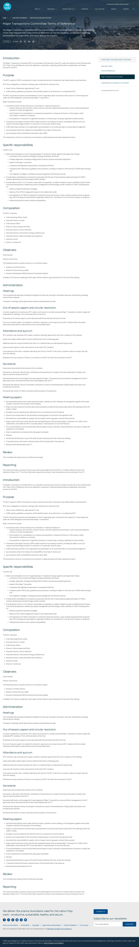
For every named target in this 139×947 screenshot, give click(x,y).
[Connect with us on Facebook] (4, 919)
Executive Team (106, 66)
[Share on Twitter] (24, 41)
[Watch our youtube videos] (25, 919)
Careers (84, 9)
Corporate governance (19, 18)
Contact (6, 41)
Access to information (10, 925)
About (37, 9)
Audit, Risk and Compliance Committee (115, 83)
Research (51, 9)
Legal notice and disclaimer (51, 925)
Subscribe (129, 924)
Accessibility (25, 925)
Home (4, 18)
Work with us (68, 9)
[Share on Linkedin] (29, 41)
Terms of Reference (108, 71)
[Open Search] (133, 9)
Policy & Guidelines (70, 925)
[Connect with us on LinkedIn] (12, 919)
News (113, 9)
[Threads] (21, 919)
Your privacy (84, 925)
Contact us (100, 911)
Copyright (35, 925)
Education (99, 9)
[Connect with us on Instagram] (8, 919)
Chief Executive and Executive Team (40, 18)
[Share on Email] (33, 41)
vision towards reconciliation (54, 943)
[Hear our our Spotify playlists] (17, 919)
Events (126, 9)
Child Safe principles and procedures (58, 929)
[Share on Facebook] (20, 41)
